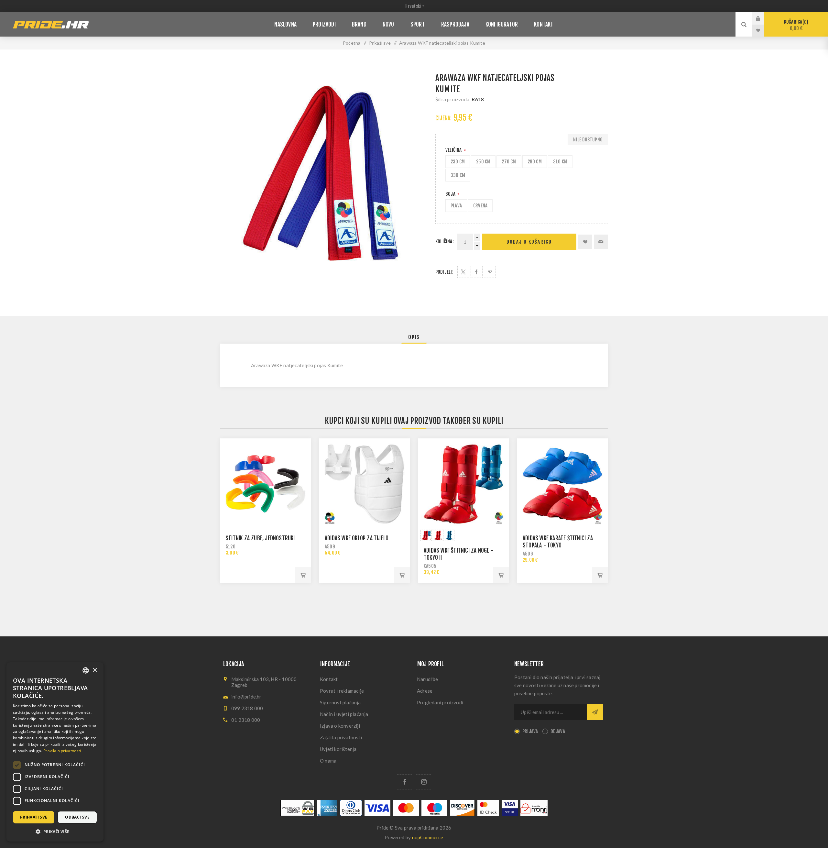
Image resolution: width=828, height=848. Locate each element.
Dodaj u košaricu (529, 242)
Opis (414, 337)
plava (456, 206)
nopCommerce (427, 837)
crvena (480, 206)
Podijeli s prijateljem (601, 242)
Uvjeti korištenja (338, 749)
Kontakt (329, 679)
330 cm (458, 175)
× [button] (94, 670)
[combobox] (85, 670)
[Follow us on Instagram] (423, 781)
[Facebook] (404, 781)
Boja (450, 194)
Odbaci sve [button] (77, 817)
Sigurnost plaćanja (340, 702)
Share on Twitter (463, 272)
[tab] (414, 337)
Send (595, 712)
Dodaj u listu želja (585, 242)
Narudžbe (427, 679)
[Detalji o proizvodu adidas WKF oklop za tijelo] (364, 484)
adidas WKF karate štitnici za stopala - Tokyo (558, 542)
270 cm (509, 162)
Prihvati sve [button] (34, 817)
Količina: (444, 241)
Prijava (763, 18)
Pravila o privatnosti (62, 751)
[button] (55, 831)
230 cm (458, 162)
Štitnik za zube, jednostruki (260, 538)
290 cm (535, 162)
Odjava (557, 731)
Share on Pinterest (490, 272)
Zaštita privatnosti (341, 737)
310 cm (560, 162)
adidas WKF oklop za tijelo (356, 538)
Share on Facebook (477, 272)
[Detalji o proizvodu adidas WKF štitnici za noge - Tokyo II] (463, 484)
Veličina (454, 150)
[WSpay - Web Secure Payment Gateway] (297, 814)
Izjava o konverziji (340, 726)
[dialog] (55, 752)
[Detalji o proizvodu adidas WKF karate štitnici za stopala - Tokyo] (562, 484)
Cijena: (443, 118)
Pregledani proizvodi (440, 702)
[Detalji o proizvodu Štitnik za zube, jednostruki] (265, 484)
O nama (328, 761)
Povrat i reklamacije (342, 691)
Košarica (795, 25)
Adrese (424, 691)
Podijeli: (444, 272)
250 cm (483, 162)
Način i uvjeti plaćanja (344, 714)
